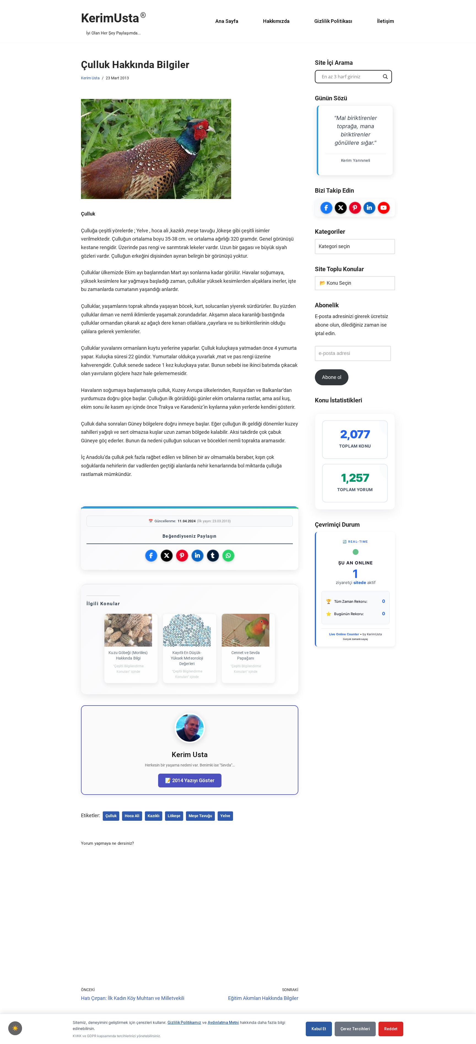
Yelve (225, 816)
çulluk (111, 816)
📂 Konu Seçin (335, 283)
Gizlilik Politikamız (184, 1022)
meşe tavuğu (200, 816)
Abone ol (331, 377)
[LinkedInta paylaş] (197, 556)
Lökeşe (174, 816)
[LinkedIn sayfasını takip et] (369, 208)
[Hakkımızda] (190, 741)
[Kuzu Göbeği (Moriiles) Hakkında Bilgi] (128, 630)
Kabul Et (319, 1029)
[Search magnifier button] (385, 76)
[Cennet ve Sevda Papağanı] (245, 630)
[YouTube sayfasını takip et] (384, 208)
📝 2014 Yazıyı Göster (190, 780)
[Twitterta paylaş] (167, 556)
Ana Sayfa (226, 21)
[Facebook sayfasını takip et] (326, 208)
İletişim (385, 21)
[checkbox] (15, 1028)
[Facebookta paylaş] (151, 556)
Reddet (390, 1029)
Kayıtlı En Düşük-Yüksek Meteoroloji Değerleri (187, 658)
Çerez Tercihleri (355, 1029)
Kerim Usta (90, 78)
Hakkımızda (276, 21)
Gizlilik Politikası (333, 21)
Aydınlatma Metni (223, 1022)
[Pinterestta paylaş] (182, 556)
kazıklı (153, 816)
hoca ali (132, 816)
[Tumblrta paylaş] (213, 556)
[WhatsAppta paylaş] (228, 556)
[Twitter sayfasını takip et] (341, 208)
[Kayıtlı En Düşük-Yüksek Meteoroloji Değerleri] (187, 630)
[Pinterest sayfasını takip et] (355, 208)
